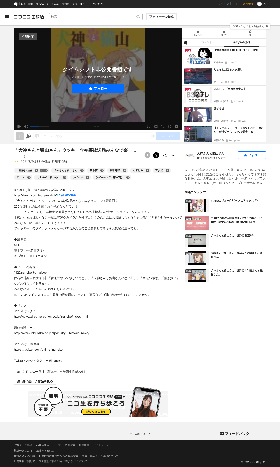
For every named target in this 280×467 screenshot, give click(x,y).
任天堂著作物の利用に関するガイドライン (64, 461)
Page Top (140, 434)
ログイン (223, 4)
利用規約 (84, 445)
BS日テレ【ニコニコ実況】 (230, 89)
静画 (31, 4)
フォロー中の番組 (161, 16)
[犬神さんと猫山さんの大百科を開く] (82, 170)
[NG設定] (185, 42)
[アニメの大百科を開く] (29, 177)
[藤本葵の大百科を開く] (102, 170)
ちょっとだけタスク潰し (228, 69)
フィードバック (237, 433)
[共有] (165, 155)
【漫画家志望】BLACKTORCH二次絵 (236, 50)
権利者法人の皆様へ (26, 456)
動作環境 (70, 445)
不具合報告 (42, 445)
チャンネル (53, 4)
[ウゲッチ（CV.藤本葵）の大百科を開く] (128, 177)
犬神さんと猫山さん (210, 153)
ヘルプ (57, 445)
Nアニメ (85, 4)
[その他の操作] (174, 155)
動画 (23, 4)
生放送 (40, 4)
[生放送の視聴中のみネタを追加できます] (20, 136)
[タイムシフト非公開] (147, 155)
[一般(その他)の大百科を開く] (36, 170)
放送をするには (45, 450)
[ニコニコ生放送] (29, 17)
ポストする (156, 155)
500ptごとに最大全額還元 (248, 26)
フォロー (101, 88)
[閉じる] (267, 26)
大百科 (66, 4)
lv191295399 (66, 195)
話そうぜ (219, 108)
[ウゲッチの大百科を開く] (87, 177)
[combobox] (96, 16)
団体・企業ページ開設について (100, 456)
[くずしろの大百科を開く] (147, 170)
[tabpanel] (224, 94)
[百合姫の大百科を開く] (167, 170)
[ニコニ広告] (28, 136)
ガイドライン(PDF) (104, 445)
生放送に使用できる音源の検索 (59, 456)
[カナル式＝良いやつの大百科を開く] (64, 177)
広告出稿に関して (24, 461)
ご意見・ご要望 (23, 445)
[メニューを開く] (7, 16)
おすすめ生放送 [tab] (241, 42)
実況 (74, 4)
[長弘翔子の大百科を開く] (124, 170)
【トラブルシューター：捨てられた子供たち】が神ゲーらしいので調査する (239, 129)
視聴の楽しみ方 (23, 450)
